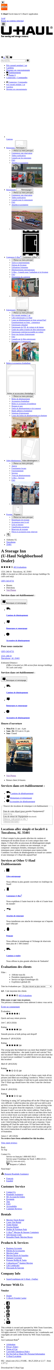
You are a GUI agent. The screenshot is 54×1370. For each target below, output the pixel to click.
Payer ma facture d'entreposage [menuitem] (23, 334)
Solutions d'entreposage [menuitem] (20, 413)
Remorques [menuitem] (10, 148)
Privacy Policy (12, 1347)
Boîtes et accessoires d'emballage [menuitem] (18, 363)
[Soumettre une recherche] (28, 60)
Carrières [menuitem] (10, 68)
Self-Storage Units (13, 1235)
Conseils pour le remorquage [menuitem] (22, 200)
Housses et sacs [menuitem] (17, 406)
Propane (17, 514)
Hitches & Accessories (15, 1251)
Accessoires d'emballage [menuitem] (20, 401)
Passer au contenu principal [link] (12, 21)
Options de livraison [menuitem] (19, 265)
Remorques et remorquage (16, 603)
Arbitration (10, 1344)
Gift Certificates (12, 1265)
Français (9, 1178)
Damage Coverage (14, 1258)
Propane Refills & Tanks (16, 1260)
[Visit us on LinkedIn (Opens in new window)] (8, 1316)
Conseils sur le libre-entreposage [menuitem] (24, 339)
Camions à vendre (13, 956)
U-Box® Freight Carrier (16, 1298)
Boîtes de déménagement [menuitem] (21, 399)
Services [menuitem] (15, 473)
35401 (9, 544)
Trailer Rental (12, 1225)
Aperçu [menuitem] (14, 466)
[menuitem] (32, 195)
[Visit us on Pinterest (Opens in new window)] (8, 1312)
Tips (8, 1201)
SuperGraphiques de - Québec (22, 1279)
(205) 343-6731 (7, 581)
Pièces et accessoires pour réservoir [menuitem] (24, 532)
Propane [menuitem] (9, 514)
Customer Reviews (14, 1209)
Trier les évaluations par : (11, 986)
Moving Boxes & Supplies (17, 1255)
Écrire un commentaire (10, 1007)
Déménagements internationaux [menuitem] (23, 270)
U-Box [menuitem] (13, 257)
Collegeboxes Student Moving (19, 1263)
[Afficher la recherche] (7, 57)
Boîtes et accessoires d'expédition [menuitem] (24, 404)
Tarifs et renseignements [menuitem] (20, 263)
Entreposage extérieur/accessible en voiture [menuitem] (27, 332)
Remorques (20, 148)
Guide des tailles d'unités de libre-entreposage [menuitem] (28, 330)
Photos (11, 590)
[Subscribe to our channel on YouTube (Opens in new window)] (8, 1323)
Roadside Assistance (14, 1194)
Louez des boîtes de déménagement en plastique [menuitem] (29, 415)
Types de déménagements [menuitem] (21, 475)
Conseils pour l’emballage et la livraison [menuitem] (30, 272)
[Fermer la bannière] (3, 2)
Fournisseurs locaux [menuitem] (19, 468)
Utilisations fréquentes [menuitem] (20, 267)
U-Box (30, 257)
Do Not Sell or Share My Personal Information (25, 1354)
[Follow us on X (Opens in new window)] (8, 1320)
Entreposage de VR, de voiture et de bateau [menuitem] (28, 327)
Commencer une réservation (22, 195)
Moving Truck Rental (15, 1220)
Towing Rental (12, 1227)
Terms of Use (11, 1349)
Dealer (9, 1296)
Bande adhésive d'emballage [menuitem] (22, 411)
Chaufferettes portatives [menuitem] (20, 527)
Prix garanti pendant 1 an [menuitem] (16, 65)
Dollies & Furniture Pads (16, 1229)
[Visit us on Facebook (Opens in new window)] (8, 1304)
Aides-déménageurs (30, 461)
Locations (13, 1356)
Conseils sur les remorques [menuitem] (21, 158)
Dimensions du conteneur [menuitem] (21, 277)
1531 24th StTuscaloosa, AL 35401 (10, 657)
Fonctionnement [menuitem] (17, 471)
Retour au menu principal (23, 151)
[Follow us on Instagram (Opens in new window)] (8, 1308)
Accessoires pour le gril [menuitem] (20, 522)
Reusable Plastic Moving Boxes (19, 1237)
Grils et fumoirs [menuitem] (17, 525)
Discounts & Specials (15, 1268)
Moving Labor (12, 1253)
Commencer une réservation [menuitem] (22, 153)
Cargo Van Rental (13, 1222)
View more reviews (9, 1143)
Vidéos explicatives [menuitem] (19, 155)
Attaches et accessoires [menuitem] (20, 163)
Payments (10, 1199)
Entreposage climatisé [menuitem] (20, 325)
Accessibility (11, 1206)
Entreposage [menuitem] (11, 310)
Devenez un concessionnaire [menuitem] (18, 70)
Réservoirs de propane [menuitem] (20, 529)
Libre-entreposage (13, 876)
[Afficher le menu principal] (3, 24)
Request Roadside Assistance (16, 1174)
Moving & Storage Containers (22, 1232)
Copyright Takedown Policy (18, 1351)
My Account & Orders (15, 1197)
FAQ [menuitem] (13, 160)
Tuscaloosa (10, 542)
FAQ (8, 1204)
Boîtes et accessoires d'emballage (20, 394)
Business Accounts (14, 1248)
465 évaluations (20, 567)
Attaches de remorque (15, 916)
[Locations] (11, 58)
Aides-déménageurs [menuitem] (13, 460)
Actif (3, 18)
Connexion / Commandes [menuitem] (16, 77)
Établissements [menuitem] (14, 72)
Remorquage (11, 190)
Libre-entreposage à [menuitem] (22, 318)
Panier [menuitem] (12, 75)
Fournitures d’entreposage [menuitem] (21, 341)
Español (9, 1181)
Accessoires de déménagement (18, 640)
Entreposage (22, 310)
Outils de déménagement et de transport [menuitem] (26, 408)
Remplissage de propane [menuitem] (20, 520)
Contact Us (11, 1192)
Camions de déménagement (17, 615)
